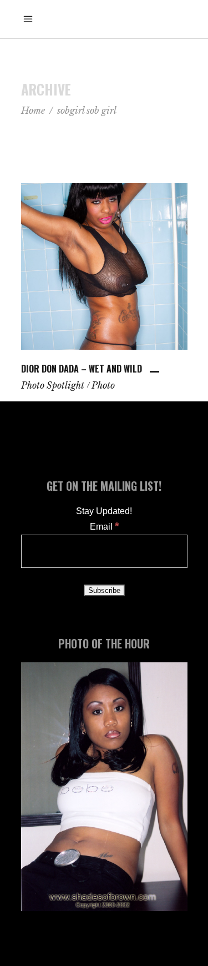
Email (104, 526)
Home (33, 110)
